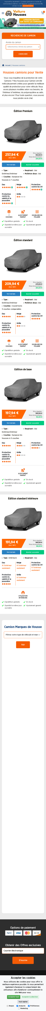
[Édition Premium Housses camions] (23, 133)
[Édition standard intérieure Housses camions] (23, 520)
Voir (23, 645)
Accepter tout (13, 997)
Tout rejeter (23, 1002)
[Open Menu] (3, 13)
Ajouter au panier (32, 165)
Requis (11, 1006)
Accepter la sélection (30, 997)
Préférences (34, 1006)
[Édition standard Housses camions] (23, 262)
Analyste (22, 1006)
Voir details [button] (11, 165)
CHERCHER (23, 54)
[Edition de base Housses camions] (23, 391)
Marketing (24, 1008)
